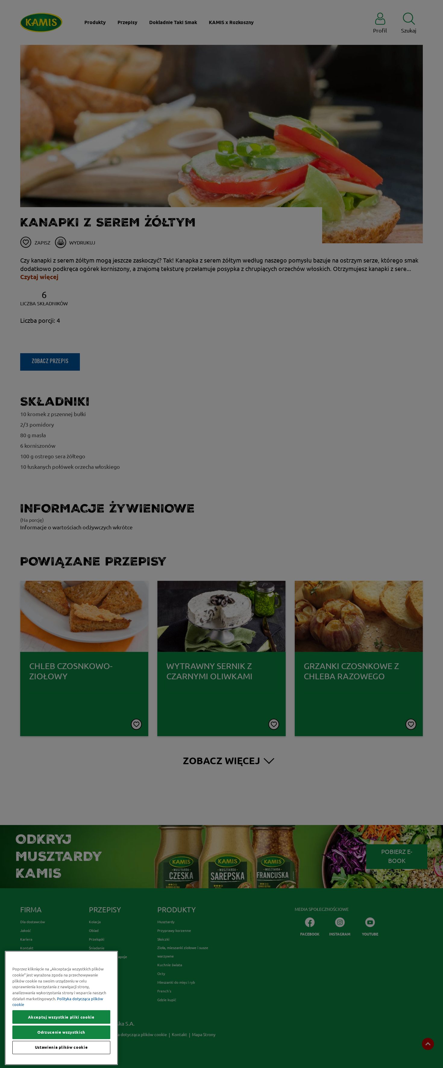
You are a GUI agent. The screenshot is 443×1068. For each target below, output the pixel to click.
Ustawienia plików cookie (61, 1047)
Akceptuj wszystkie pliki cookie (61, 1017)
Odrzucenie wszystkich (61, 1032)
